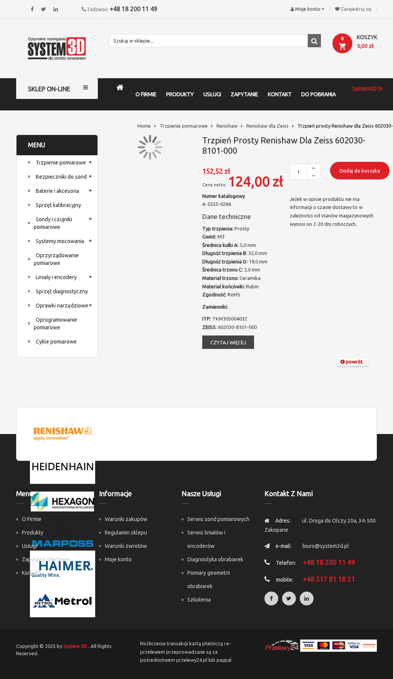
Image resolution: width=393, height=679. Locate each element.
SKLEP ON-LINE (49, 88)
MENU (36, 144)
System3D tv (367, 88)
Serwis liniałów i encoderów (206, 539)
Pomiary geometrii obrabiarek (208, 579)
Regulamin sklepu (126, 532)
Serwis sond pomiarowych (218, 519)
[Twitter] (43, 9)
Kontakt (31, 573)
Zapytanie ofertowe (45, 559)
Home (144, 125)
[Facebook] (32, 9)
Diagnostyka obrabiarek (215, 559)
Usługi (29, 546)
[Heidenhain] (62, 466)
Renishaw (227, 125)
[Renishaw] (62, 433)
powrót (354, 361)
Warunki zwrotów (126, 546)
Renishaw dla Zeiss (267, 125)
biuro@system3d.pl (325, 546)
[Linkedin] (55, 9)
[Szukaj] (314, 40)
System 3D (75, 646)
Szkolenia (199, 600)
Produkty (32, 532)
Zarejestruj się (356, 9)
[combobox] (215, 40)
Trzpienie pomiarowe (184, 125)
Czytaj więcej (228, 342)
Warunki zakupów (126, 519)
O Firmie (31, 519)
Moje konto (118, 559)
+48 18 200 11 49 (133, 8)
